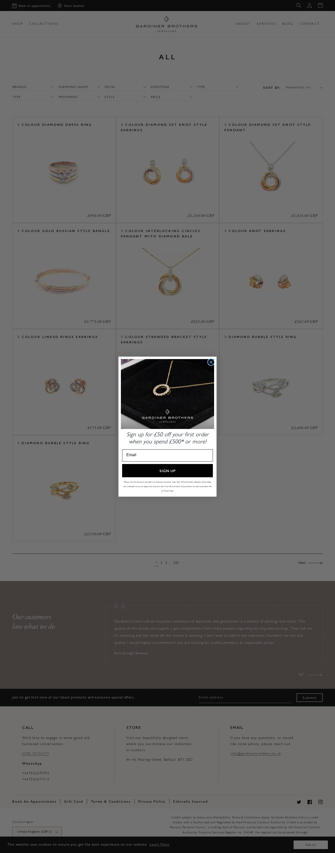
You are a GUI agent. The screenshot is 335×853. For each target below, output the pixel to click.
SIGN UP (167, 470)
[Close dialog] (211, 362)
